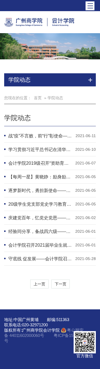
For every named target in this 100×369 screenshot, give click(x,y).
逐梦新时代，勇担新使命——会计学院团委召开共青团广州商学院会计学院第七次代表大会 (40, 190)
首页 (38, 98)
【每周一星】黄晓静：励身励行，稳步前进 (40, 176)
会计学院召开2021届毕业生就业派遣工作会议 (40, 245)
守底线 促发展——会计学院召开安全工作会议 (40, 258)
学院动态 (17, 118)
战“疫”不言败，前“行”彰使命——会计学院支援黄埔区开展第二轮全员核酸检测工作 (40, 135)
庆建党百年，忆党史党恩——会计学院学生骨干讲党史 (40, 217)
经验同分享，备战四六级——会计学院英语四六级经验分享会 (40, 231)
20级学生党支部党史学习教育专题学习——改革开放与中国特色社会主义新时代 (40, 204)
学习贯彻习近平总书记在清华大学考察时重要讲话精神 (40, 149)
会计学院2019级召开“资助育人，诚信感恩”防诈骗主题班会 (40, 163)
